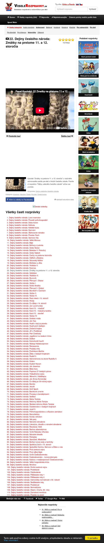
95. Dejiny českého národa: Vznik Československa (27, 454)
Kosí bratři (88, 95)
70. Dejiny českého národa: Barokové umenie (25, 391)
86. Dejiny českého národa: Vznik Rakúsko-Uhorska (28, 432)
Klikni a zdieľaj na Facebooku (21, 199)
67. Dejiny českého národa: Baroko (21, 384)
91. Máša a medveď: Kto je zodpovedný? (52, 510)
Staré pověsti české (88, 57)
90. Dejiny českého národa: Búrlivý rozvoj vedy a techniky (30, 442)
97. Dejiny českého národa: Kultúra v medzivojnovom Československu (35, 459)
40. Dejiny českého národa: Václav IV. (22, 316)
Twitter (40, 498)
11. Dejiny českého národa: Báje (20, 242)
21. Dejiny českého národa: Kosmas (21, 268)
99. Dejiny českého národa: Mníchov (21, 464)
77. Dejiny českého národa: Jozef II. (21, 409)
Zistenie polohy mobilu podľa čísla (82, 17)
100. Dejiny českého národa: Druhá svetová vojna (27, 467)
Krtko (88, 171)
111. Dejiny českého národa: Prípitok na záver (25, 495)
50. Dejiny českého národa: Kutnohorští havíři (25, 341)
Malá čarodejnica (88, 152)
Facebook (29, 498)
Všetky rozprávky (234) (28, 17)
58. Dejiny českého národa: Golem (21, 361)
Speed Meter (12, 22)
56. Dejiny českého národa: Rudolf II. (22, 356)
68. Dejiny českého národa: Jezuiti (20, 386)
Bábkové (49, 27)
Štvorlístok (88, 114)
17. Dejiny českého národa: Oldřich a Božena (25, 258)
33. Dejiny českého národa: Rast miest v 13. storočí (27, 298)
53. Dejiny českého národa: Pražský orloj (23, 348)
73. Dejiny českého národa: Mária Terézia (23, 399)
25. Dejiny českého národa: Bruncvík (21, 278)
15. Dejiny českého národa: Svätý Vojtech (23, 253)
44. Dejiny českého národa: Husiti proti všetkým (26, 326)
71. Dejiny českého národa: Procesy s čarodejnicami (28, 394)
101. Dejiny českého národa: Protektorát (23, 469)
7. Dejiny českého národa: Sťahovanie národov (26, 232)
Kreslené (65, 27)
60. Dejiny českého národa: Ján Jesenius (23, 366)
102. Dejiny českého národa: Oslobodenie (24, 472)
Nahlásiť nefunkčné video (65, 199)
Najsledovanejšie (60, 17)
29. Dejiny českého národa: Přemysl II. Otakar (25, 288)
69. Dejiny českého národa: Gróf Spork (22, 389)
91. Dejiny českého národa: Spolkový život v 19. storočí (29, 444)
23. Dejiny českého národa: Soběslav (22, 273)
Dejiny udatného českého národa (47, 191)
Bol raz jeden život (88, 230)
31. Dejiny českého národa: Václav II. (22, 293)
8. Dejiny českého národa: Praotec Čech (23, 235)
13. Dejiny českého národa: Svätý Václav (23, 247)
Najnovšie (45, 17)
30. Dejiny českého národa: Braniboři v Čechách (26, 290)
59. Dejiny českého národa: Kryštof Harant (24, 363)
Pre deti (34, 194)
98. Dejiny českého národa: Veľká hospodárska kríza (28, 462)
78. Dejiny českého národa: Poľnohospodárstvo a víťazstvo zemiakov (34, 411)
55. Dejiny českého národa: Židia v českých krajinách (28, 353)
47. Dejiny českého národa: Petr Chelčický (24, 333)
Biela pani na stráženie (88, 76)
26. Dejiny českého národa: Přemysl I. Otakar (25, 280)
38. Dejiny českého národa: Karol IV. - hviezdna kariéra (29, 311)
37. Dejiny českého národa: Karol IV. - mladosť (25, 308)
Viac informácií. (11, 540)
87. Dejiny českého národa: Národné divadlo (25, 434)
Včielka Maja (88, 211)
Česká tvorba (42, 194)
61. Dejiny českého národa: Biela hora (22, 369)
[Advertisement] (40, 68)
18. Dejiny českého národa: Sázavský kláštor (25, 260)
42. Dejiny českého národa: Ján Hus (21, 321)
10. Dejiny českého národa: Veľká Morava (23, 240)
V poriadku (93, 537)
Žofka (88, 133)
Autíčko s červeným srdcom (88, 191)
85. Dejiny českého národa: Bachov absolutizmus (26, 429)
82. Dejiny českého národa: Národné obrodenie (26, 421)
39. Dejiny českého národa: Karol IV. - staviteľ (25, 313)
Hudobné (57, 27)
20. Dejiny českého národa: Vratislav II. (22, 265)
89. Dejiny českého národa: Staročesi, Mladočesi (26, 439)
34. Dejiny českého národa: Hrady (20, 300)
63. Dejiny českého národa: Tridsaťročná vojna (25, 374)
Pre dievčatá (11, 32)
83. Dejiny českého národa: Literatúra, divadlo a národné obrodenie (34, 424)
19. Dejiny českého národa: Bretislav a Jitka (24, 263)
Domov (12, 17)
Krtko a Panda (68, 4)
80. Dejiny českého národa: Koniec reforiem (24, 416)
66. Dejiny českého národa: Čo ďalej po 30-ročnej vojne (29, 381)
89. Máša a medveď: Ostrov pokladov (52, 521)
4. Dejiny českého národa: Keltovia (21, 225)
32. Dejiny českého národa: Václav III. (22, 295)
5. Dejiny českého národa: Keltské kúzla (23, 227)
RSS (63, 498)
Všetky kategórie (15, 27)
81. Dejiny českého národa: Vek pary (21, 419)
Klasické (72, 27)
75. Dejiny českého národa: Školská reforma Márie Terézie (30, 404)
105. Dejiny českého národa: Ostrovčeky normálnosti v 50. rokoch (33, 479)
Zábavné (41, 32)
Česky (28, 194)
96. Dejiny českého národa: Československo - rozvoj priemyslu (32, 457)
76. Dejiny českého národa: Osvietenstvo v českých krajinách (31, 406)
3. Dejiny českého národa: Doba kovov (22, 222)
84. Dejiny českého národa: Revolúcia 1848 (24, 426)
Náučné (23, 194)
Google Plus (52, 498)
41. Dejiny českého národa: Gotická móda (24, 318)
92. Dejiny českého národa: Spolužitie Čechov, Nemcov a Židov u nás (35, 447)
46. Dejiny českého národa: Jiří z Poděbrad (24, 331)
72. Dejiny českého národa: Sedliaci (21, 396)
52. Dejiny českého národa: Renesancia (23, 346)
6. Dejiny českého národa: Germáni (21, 230)
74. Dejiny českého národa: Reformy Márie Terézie (27, 401)
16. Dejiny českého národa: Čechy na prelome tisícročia (29, 255)
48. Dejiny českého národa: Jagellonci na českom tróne (29, 336)
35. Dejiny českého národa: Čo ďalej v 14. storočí (26, 303)
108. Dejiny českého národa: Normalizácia (24, 487)
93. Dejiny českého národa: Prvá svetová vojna (26, 449)
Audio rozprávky (28, 27)
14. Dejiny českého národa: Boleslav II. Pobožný (26, 250)
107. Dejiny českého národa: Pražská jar (23, 484)
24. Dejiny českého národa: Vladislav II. (23, 275)
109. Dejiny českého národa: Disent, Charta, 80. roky (28, 490)
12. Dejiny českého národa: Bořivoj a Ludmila (25, 245)
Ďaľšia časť (66, 136)
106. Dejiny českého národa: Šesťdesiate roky (25, 482)
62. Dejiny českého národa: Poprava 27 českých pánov (29, 371)
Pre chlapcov (21, 32)
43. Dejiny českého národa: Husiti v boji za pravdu (27, 323)
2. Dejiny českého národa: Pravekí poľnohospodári (27, 220)
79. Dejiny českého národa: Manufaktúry (23, 414)
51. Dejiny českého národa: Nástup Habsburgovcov (27, 343)
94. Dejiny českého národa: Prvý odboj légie (24, 452)
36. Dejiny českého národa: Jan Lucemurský (25, 305)
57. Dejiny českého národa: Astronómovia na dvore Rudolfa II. (32, 358)
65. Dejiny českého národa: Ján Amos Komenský (26, 379)
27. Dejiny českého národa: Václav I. (21, 283)
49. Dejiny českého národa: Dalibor (21, 338)
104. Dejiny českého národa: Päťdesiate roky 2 (25, 477)
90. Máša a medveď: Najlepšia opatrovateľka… (53, 516)
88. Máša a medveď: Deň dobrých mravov (51, 527)
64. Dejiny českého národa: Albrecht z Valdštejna (26, 376)
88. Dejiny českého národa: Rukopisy (22, 437)
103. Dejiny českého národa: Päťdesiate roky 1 (25, 474)
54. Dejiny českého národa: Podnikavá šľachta (25, 351)
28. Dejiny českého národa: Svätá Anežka (23, 285)
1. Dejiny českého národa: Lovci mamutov (24, 217)
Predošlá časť (14, 136)
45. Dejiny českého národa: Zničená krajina (24, 328)
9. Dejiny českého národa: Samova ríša (23, 237)
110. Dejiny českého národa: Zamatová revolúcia (26, 492)
